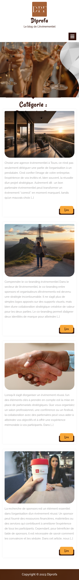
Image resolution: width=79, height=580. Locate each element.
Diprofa (39, 20)
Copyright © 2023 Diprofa (39, 574)
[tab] (72, 36)
